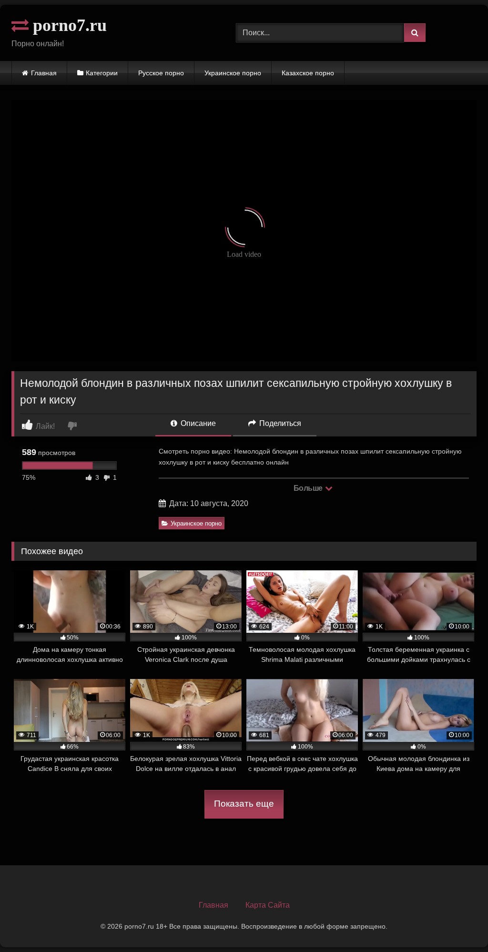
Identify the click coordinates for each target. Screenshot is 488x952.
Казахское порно (308, 73)
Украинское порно (232, 73)
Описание (197, 423)
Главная (44, 73)
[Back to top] (458, 923)
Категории (102, 73)
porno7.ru (68, 25)
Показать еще (244, 804)
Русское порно (161, 73)
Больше (309, 488)
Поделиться (279, 423)
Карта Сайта (267, 905)
